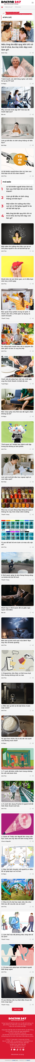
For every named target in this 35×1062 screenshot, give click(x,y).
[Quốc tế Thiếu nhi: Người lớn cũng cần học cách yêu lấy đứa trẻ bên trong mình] (17, 824)
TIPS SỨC (18, 7)
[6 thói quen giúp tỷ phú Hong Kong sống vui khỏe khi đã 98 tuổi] (17, 562)
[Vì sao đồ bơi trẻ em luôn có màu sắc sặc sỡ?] (17, 530)
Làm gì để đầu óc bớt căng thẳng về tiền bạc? (17, 141)
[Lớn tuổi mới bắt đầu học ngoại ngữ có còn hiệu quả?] (17, 464)
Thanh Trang (5, 318)
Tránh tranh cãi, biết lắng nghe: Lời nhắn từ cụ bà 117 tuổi (16, 80)
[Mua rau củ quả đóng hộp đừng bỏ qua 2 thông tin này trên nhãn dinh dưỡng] (17, 497)
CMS (15, 1060)
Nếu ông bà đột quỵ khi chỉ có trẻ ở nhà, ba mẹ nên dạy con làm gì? (17, 47)
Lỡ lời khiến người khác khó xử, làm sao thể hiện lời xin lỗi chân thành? (16, 172)
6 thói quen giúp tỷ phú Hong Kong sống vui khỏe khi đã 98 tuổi (17, 576)
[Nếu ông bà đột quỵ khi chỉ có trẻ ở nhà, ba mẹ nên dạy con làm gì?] (17, 31)
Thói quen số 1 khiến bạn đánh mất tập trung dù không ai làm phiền (16, 445)
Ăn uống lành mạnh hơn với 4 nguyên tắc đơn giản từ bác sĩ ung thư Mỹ (17, 347)
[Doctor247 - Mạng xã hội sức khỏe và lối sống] (11, 2)
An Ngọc (3, 83)
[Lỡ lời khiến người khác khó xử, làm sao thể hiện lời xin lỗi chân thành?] (17, 159)
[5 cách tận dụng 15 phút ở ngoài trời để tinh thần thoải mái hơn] (17, 791)
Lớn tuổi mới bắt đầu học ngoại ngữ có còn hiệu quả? (16, 478)
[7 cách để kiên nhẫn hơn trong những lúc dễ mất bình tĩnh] (17, 758)
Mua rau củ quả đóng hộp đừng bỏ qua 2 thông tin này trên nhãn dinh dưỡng (17, 511)
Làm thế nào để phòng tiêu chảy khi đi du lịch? (17, 935)
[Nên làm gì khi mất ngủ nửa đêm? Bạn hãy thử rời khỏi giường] (17, 628)
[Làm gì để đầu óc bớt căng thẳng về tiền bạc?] (17, 128)
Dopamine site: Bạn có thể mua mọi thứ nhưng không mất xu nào (16, 674)
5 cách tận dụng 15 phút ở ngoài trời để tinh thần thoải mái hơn (17, 805)
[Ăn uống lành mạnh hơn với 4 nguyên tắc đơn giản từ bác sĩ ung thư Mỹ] (17, 334)
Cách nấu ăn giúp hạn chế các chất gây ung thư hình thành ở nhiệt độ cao (16, 380)
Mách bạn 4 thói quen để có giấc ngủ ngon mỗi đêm (15, 609)
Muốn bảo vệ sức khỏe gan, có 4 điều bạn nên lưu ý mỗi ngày (17, 280)
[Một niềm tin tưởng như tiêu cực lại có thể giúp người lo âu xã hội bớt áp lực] (17, 234)
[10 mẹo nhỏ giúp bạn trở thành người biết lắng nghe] (17, 955)
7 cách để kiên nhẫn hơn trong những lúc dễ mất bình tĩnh (16, 772)
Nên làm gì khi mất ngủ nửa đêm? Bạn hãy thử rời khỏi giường (16, 641)
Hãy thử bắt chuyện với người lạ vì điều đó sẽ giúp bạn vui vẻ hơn (17, 870)
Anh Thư (3, 176)
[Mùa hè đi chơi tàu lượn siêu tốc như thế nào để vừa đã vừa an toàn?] (17, 889)
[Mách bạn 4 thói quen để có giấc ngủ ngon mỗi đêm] (17, 595)
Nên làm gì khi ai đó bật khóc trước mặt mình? (15, 707)
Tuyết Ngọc (4, 383)
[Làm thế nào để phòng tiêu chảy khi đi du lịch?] (17, 922)
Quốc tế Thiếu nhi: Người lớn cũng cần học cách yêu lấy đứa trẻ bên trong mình (17, 837)
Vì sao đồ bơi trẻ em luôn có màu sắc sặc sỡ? (17, 543)
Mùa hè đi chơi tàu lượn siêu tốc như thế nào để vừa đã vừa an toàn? (16, 903)
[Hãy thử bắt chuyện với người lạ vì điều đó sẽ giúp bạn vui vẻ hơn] (17, 856)
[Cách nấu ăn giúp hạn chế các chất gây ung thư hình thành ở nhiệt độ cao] (17, 366)
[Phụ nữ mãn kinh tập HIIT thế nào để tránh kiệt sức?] (17, 97)
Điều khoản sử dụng (17, 1054)
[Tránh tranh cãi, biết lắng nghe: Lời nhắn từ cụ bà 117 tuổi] (17, 66)
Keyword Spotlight (12, 12)
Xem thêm (17, 1009)
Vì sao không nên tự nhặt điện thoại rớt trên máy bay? (16, 1001)
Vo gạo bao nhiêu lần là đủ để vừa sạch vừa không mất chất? (16, 739)
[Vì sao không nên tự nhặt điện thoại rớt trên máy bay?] (17, 987)
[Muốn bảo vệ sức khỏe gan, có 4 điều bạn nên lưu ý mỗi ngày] (17, 266)
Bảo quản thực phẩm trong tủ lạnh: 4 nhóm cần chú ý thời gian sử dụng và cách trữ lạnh (15, 314)
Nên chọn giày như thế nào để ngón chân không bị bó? (17, 413)
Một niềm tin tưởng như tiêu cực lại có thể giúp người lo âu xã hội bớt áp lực (19, 206)
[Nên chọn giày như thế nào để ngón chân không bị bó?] (17, 399)
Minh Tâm (4, 53)
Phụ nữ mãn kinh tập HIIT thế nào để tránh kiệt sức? (15, 111)
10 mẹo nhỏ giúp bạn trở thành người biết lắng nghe (16, 968)
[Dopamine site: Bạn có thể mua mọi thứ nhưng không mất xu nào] (17, 660)
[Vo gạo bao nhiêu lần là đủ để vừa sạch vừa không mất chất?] (17, 726)
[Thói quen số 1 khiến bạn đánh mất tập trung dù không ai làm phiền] (17, 432)
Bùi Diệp (3, 145)
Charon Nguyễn (6, 841)
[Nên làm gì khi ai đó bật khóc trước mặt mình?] (17, 693)
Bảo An (3, 114)
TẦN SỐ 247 (9, 7)
